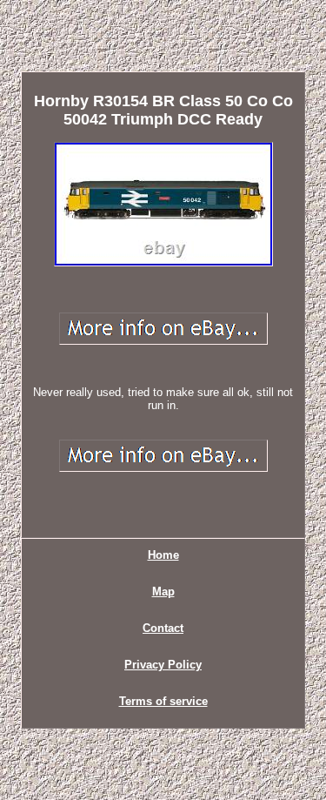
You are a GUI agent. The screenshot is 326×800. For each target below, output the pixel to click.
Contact (163, 628)
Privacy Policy (163, 664)
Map (163, 591)
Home (163, 554)
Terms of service (163, 701)
